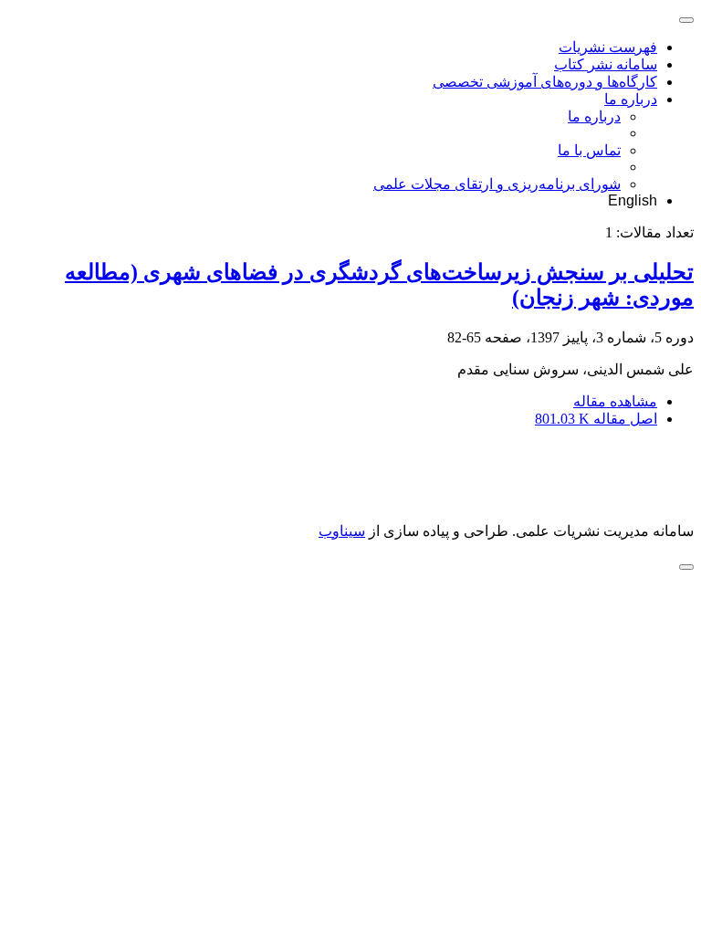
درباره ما (630, 99)
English (632, 200)
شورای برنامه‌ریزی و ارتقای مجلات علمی (497, 184)
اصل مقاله (596, 418)
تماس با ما (589, 150)
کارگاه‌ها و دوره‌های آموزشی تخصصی (545, 81)
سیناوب (342, 531)
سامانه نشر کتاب (605, 64)
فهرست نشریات (608, 47)
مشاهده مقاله (615, 401)
